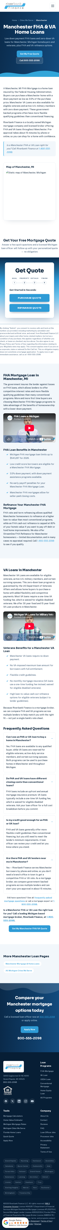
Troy (39, 1182)
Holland (22, 1171)
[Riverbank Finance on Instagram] (25, 1101)
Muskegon (49, 1171)
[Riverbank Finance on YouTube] (32, 1101)
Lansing (22, 1177)
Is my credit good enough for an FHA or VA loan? (27, 822)
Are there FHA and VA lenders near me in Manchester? (26, 860)
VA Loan (43, 1075)
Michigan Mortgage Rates (14, 1124)
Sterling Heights (11, 1188)
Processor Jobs (47, 1136)
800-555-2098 (47, 1017)
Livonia (8, 1182)
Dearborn (29, 1182)
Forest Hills (9, 1171)
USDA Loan (45, 1079)
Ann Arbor (34, 1177)
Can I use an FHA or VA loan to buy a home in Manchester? (26, 738)
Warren (26, 1188)
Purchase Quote (29, 297)
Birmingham (10, 1193)
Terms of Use (46, 1152)
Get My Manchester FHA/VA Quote (29, 928)
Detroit (45, 1177)
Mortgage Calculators (13, 1116)
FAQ (42, 1128)
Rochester (45, 1188)
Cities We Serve (26, 20)
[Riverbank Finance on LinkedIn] (19, 1101)
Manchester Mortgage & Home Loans (22, 964)
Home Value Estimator (13, 1120)
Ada (48, 1166)
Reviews (44, 1124)
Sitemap (37, 1224)
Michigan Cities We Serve (14, 1128)
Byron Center (23, 1166)
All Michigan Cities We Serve (19, 970)
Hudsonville (37, 1166)
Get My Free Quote (29, 54)
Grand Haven (35, 1171)
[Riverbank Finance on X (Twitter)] (12, 1101)
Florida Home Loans (12, 1132)
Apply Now (29, 1029)
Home (14, 20)
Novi (35, 1188)
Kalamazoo (9, 1177)
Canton (18, 1182)
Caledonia (9, 1166)
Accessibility (45, 1140)
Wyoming (24, 1161)
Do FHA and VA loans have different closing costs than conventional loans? (26, 782)
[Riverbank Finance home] (15, 6)
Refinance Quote (29, 307)
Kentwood (37, 1161)
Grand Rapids (10, 1161)
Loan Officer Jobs (48, 1132)
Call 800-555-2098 (29, 60)
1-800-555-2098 (45, 541)
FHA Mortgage (47, 1071)
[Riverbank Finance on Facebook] (6, 1101)
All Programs (46, 1098)
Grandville (49, 1161)
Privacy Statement (32, 1221)
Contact (43, 1120)
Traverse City (24, 1193)
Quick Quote (8, 1136)
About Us (44, 1116)
